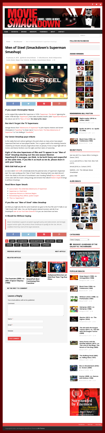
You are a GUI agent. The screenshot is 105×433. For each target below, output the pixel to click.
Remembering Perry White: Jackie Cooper (24, 196)
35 (94, 321)
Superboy (18, 130)
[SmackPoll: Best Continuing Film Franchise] (36, 276)
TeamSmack (43, 32)
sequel (25, 245)
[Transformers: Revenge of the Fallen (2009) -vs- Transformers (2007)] (76, 220)
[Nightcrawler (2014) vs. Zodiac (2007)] (74, 121)
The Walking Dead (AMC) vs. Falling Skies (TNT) (89, 356)
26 (92, 370)
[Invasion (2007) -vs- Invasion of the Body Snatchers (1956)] (80, 226)
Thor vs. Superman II (16, 198)
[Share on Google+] (59, 104)
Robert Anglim (56, 178)
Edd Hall (18, 171)
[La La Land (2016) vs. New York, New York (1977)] (80, 62)
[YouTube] (100, 4)
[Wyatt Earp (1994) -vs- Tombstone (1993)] (74, 143)
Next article (60, 251)
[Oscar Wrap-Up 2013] (80, 84)
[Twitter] (96, 4)
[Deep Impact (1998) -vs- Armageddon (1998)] (74, 279)
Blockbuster (43, 58)
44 (91, 301)
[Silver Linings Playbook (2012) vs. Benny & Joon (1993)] (89, 100)
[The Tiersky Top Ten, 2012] (80, 89)
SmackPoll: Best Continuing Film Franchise (33, 281)
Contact (61, 32)
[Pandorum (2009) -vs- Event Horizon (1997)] (76, 213)
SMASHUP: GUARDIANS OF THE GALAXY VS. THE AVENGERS (83, 245)
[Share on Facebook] (13, 104)
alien (12, 241)
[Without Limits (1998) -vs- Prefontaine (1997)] (74, 301)
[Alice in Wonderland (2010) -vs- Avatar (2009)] (74, 370)
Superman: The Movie (48, 114)
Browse (24, 32)
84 (91, 143)
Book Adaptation (55, 58)
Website (10, 331)
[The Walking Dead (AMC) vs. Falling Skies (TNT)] (89, 194)
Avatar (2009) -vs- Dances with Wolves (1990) (88, 377)
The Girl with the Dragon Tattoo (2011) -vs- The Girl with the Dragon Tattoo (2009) (89, 330)
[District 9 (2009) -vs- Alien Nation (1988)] (85, 213)
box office (50, 241)
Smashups (33, 32)
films (59, 241)
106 (93, 280)
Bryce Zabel (56, 175)
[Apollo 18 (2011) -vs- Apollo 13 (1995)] (74, 133)
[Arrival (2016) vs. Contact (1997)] (89, 63)
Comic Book (10, 60)
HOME (6, 32)
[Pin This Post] (44, 104)
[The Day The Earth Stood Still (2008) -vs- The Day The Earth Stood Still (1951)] (94, 220)
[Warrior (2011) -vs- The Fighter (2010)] (74, 320)
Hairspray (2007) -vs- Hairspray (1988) (87, 308)
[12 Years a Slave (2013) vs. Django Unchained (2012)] (80, 78)
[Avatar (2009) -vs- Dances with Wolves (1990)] (74, 380)
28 (92, 360)
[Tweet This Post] (29, 104)
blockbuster (22, 241)
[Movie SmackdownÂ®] (52, 18)
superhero (35, 245)
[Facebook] (92, 4)
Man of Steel (25, 119)
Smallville (29, 132)
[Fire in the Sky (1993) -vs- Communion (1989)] (84, 220)
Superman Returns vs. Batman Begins (22, 193)
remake (9, 245)
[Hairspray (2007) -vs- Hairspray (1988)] (74, 311)
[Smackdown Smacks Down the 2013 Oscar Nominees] (89, 89)
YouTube (98, 424)
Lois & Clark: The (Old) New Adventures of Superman (28, 189)
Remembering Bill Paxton (81, 113)
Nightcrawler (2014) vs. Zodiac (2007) (88, 119)
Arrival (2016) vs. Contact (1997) (80, 166)
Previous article (14, 251)
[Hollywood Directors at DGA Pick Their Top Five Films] (57, 272)
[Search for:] (89, 35)
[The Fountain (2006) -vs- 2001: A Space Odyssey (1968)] (15, 275)
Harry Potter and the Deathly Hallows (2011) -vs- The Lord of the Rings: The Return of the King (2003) (90, 344)
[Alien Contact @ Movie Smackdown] (76, 206)
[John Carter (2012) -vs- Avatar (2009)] (80, 194)
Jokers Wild (73, 176)
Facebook (81, 424)
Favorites (14, 32)
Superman (23, 117)
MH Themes (41, 428)
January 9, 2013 (13, 58)
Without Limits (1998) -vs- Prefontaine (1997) (89, 298)
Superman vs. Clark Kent (18, 191)
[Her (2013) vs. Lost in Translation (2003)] (80, 68)
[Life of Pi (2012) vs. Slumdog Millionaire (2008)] (80, 106)
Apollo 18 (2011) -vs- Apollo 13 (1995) (89, 129)
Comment (11, 303)
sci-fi (17, 245)
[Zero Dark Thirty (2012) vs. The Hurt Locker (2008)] (89, 94)
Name (10, 319)
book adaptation (37, 241)
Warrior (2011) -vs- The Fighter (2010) (88, 318)
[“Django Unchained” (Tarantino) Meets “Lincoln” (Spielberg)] (80, 100)
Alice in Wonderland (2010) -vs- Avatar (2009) (89, 367)
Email (10, 325)
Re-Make (33, 60)
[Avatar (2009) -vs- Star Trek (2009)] (93, 206)
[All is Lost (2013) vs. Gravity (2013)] (89, 73)
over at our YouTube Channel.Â (24, 211)
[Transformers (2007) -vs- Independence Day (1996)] (89, 226)
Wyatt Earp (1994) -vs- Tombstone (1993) (87, 140)
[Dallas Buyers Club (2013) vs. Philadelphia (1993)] (80, 73)
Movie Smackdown (29, 58)
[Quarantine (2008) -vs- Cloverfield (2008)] (84, 206)
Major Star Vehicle (22, 60)
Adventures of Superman (29, 128)
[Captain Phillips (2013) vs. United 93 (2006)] (89, 78)
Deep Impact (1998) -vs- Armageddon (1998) (88, 277)
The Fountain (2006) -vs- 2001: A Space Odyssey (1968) (15, 280)
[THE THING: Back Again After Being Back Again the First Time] (89, 200)
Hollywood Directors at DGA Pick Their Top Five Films (57, 277)
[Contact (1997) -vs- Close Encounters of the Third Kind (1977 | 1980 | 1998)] (94, 213)
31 (91, 349)
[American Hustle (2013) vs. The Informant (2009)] (89, 68)
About (53, 32)
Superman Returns (59, 117)
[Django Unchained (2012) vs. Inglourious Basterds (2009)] (80, 94)
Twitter (90, 424)
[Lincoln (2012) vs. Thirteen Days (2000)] (89, 106)
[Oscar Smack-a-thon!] (89, 84)
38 (92, 311)
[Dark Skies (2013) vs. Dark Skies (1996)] (89, 189)
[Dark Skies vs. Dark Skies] (80, 200)
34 (95, 335)
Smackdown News (44, 60)
